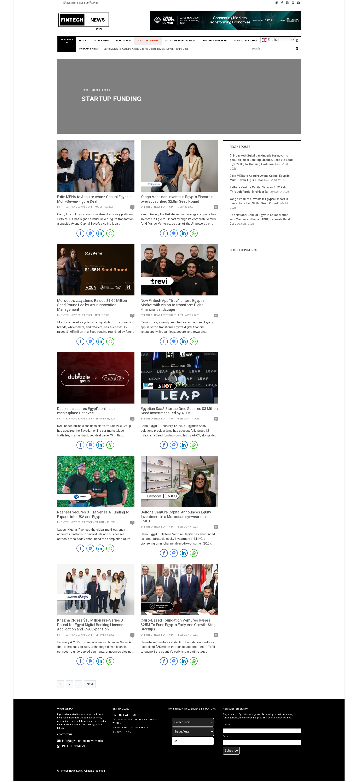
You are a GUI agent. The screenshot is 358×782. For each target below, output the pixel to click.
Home (82, 40)
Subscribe (231, 750)
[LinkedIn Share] (100, 233)
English (273, 39)
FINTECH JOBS (121, 732)
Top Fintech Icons (245, 40)
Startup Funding (148, 40)
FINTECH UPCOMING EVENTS (130, 727)
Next (90, 684)
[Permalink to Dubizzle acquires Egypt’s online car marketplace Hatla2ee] (95, 377)
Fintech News (101, 40)
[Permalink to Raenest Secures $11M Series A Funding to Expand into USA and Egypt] (95, 481)
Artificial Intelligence (180, 40)
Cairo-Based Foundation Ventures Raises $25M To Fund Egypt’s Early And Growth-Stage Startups (179, 625)
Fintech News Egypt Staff (76, 207)
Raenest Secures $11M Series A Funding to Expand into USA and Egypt (93, 515)
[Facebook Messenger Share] (90, 233)
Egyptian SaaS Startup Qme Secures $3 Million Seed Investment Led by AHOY (179, 411)
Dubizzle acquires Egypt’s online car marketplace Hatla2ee (87, 411)
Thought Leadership (214, 40)
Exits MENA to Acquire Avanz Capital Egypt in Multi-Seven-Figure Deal (146, 49)
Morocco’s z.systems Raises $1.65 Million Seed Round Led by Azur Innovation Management (92, 305)
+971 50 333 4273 (73, 746)
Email (227, 736)
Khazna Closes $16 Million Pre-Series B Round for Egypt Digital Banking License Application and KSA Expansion (90, 625)
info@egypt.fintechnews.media (82, 741)
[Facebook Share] (80, 233)
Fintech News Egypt (71, 771)
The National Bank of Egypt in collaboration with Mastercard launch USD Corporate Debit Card (260, 219)
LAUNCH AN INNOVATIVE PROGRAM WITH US (134, 721)
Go (176, 741)
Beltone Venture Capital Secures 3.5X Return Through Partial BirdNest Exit (259, 189)
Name (227, 724)
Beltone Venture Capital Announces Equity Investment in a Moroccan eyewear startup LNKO (177, 517)
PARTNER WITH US (124, 715)
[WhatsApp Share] (110, 233)
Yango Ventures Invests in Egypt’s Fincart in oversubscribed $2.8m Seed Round (177, 199)
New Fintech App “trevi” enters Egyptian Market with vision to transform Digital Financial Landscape (174, 305)
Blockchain (123, 40)
